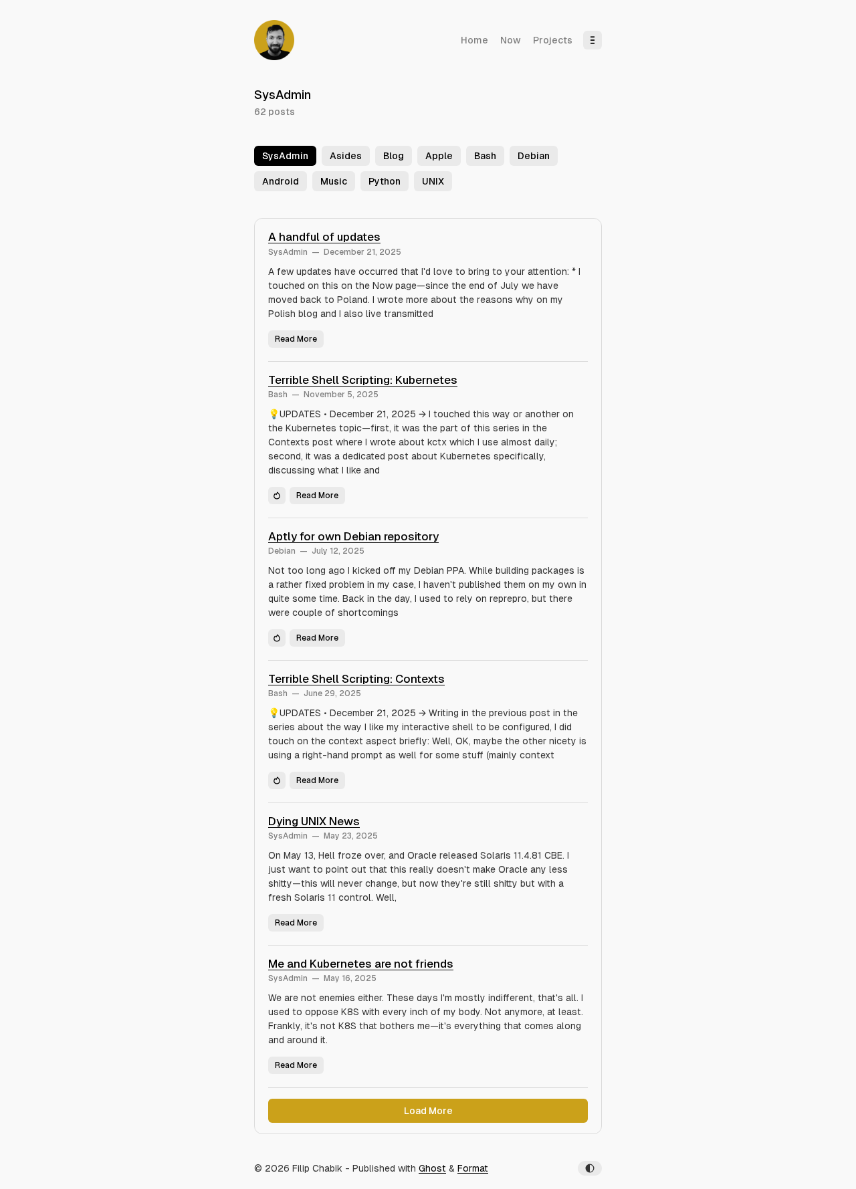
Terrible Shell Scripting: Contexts (356, 678)
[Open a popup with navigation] (592, 40)
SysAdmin (288, 252)
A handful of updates (324, 236)
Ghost (432, 1168)
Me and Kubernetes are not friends (360, 963)
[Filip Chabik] (274, 40)
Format (472, 1168)
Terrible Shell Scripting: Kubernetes (362, 380)
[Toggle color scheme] (590, 1168)
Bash (278, 394)
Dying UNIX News (314, 821)
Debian (282, 551)
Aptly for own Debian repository (353, 536)
